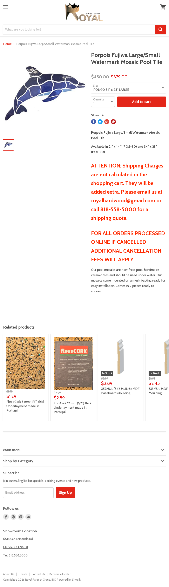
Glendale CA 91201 (15, 547)
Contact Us (38, 574)
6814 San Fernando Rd (18, 539)
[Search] (160, 29)
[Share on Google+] (106, 121)
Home (7, 44)
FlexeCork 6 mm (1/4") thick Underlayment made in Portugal (25, 406)
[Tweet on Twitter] (100, 121)
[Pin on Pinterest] (113, 121)
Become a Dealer (59, 574)
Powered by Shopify (69, 579)
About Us (8, 574)
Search (23, 574)
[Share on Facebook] (93, 121)
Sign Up (65, 492)
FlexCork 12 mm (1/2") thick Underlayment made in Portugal (72, 407)
